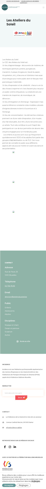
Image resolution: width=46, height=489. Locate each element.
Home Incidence (12, 1)
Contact (23, 2)
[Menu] (43, 7)
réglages (35, 481)
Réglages (23, 485)
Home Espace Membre (30, 1)
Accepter (9, 485)
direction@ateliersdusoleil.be (16, 297)
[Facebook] (4, 446)
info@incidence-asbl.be (14, 427)
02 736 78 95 (10, 286)
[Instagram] (9, 446)
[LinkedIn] (14, 446)
